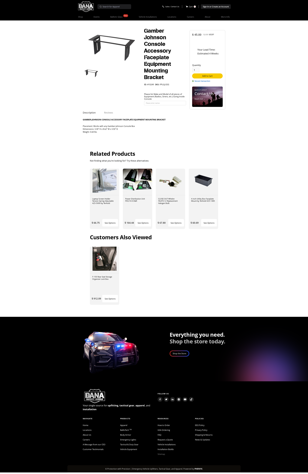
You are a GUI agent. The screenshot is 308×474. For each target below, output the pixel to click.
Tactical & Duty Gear (129, 444)
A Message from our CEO (94, 444)
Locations (87, 430)
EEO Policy (199, 425)
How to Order (164, 425)
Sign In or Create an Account (216, 6)
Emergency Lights (128, 439)
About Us (87, 435)
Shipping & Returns (204, 435)
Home (85, 425)
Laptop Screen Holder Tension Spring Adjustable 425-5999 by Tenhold (103, 201)
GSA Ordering (164, 430)
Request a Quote (165, 439)
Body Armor (125, 435)
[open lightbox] (112, 47)
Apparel (123, 425)
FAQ (159, 435)
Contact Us (175, 6)
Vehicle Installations (167, 444)
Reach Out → (200, 99)
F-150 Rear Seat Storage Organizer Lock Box (102, 278)
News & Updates (202, 439)
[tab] (89, 112)
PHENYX (198, 469)
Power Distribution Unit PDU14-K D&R (135, 200)
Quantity (196, 65)
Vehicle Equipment (128, 449)
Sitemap (161, 454)
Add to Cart (207, 76)
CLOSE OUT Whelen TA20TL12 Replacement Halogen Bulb (168, 201)
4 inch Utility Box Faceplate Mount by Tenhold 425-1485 (203, 200)
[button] (191, 6)
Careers (86, 439)
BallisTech (126, 430)
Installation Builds (166, 449)
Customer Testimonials (93, 449)
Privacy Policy (201, 430)
